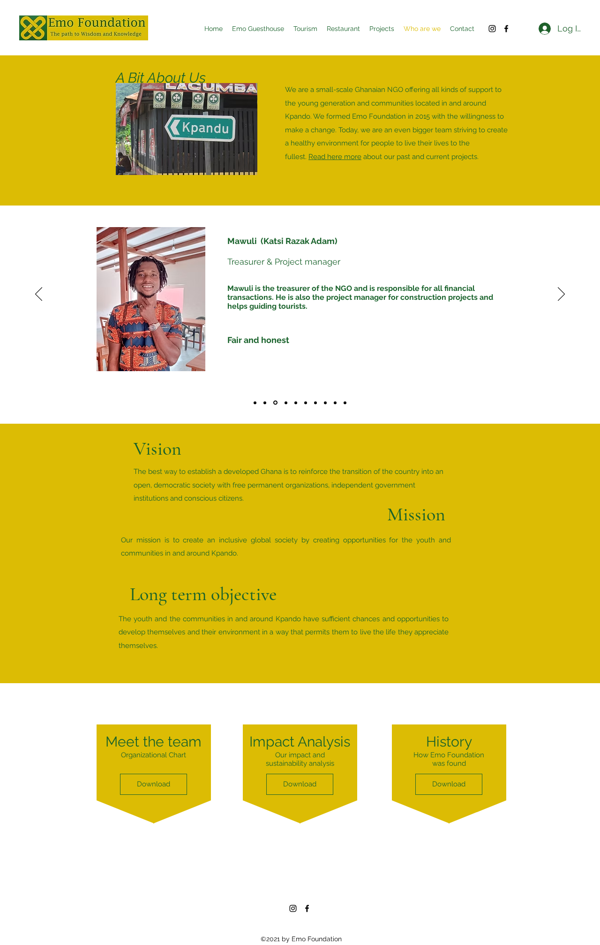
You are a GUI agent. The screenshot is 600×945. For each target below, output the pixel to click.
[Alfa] (255, 402)
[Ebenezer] (295, 402)
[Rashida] (335, 402)
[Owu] (315, 402)
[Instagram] (492, 28)
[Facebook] (506, 28)
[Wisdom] (285, 403)
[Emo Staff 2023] (345, 402)
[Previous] (38, 294)
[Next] (561, 294)
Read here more (334, 156)
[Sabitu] (325, 402)
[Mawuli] (274, 402)
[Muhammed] (264, 402)
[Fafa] (305, 402)
